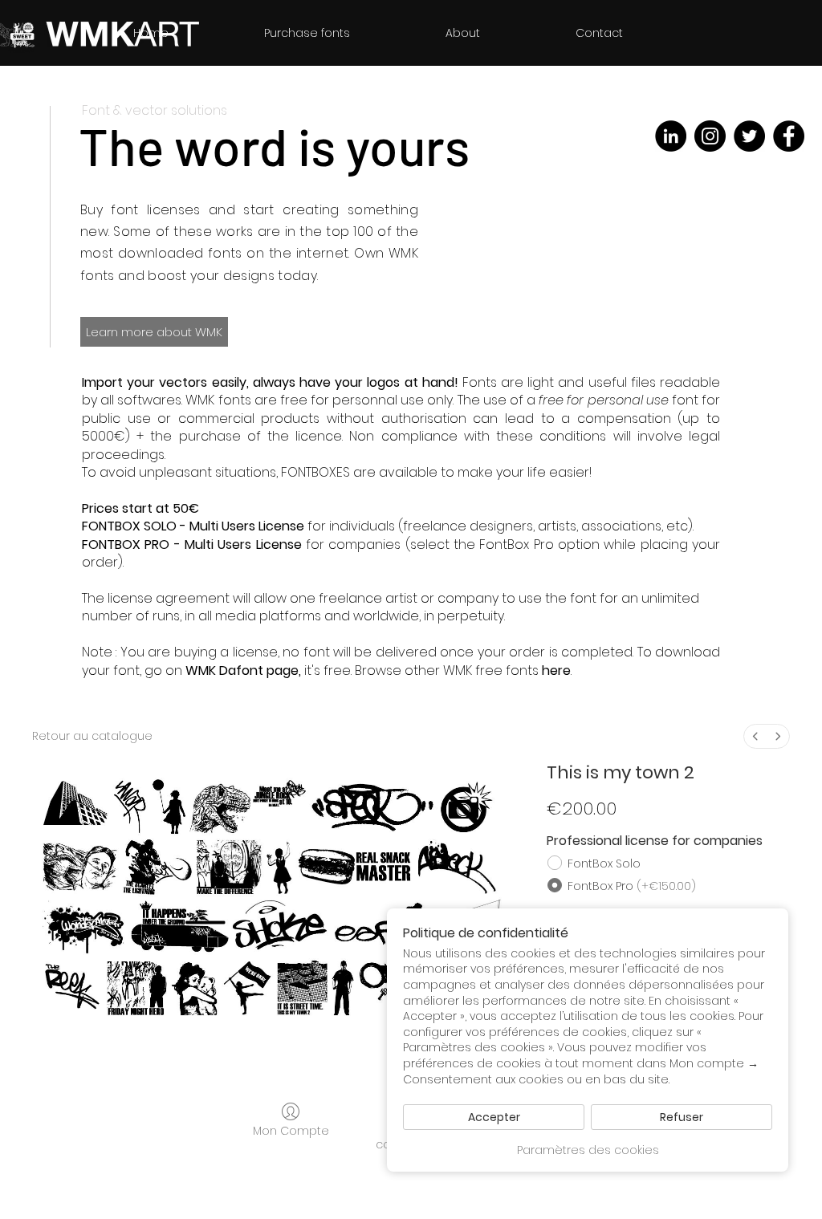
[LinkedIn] (670, 136)
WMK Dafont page (242, 670)
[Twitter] (749, 136)
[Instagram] (710, 136)
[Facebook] (788, 136)
